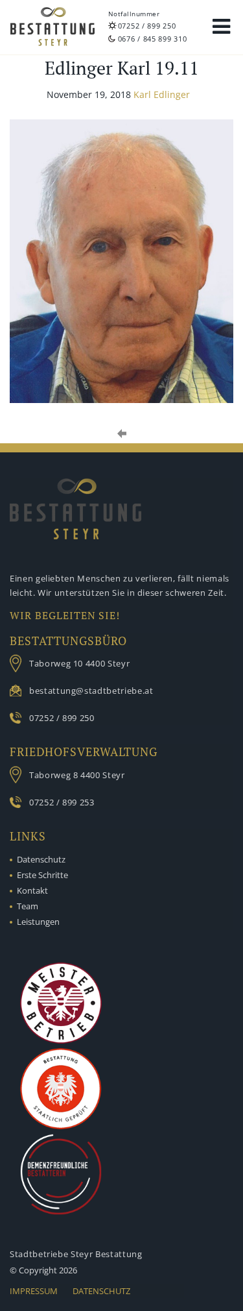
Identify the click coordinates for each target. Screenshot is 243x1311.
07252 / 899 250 (147, 26)
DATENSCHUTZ (101, 1291)
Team (27, 906)
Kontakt (32, 890)
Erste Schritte (42, 875)
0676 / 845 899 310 (152, 38)
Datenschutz (41, 859)
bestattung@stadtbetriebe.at (91, 690)
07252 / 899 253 (62, 802)
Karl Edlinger (161, 94)
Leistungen (38, 921)
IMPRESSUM (34, 1291)
